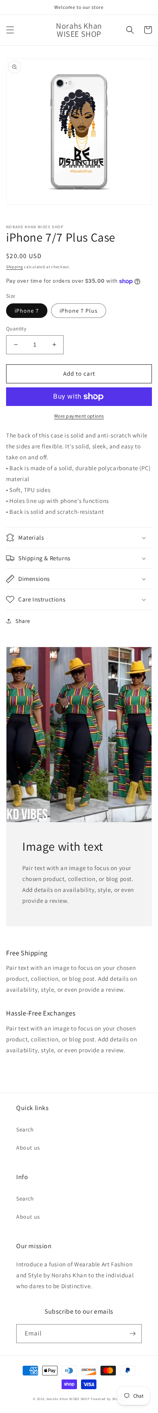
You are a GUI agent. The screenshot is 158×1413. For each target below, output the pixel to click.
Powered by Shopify (108, 1398)
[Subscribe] (132, 1333)
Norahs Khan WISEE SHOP (68, 1398)
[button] (10, 30)
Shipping (14, 266)
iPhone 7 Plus (79, 310)
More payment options (79, 416)
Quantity (16, 328)
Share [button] (22, 620)
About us (28, 1147)
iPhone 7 (27, 310)
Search (25, 1129)
